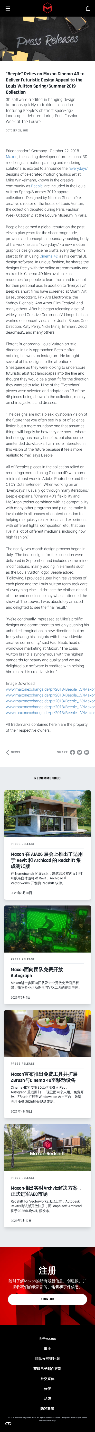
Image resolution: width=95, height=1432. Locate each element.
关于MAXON (47, 1339)
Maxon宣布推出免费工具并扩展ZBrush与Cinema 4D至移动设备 (44, 1077)
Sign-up (48, 1299)
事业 (47, 1349)
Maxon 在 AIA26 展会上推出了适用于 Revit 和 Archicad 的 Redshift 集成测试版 (47, 860)
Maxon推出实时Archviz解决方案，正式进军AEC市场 (47, 1191)
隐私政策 (47, 1409)
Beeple (37, 186)
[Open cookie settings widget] (8, 1424)
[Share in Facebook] (72, 752)
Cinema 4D (48, 256)
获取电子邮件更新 (48, 1369)
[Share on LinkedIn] (86, 752)
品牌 (47, 1399)
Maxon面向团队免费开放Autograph (37, 972)
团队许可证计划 (47, 1359)
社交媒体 (47, 1379)
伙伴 (47, 1389)
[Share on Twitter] (79, 752)
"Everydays (77, 168)
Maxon (12, 156)
